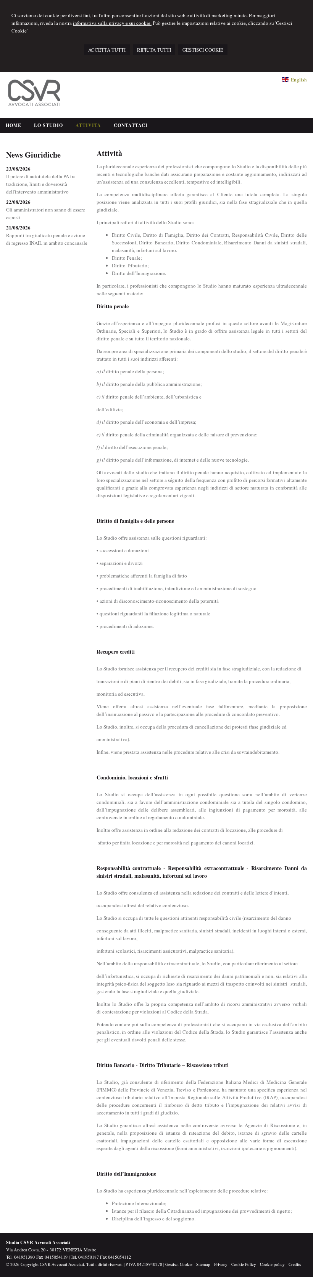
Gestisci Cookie (178, 1264)
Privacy (220, 1264)
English (299, 79)
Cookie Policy (243, 1264)
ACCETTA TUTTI (107, 49)
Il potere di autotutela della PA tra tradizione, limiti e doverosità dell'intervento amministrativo (41, 184)
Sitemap (203, 1264)
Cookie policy (272, 1264)
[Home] (36, 108)
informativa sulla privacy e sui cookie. (112, 23)
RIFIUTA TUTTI (154, 49)
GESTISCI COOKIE (202, 49)
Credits (295, 1264)
